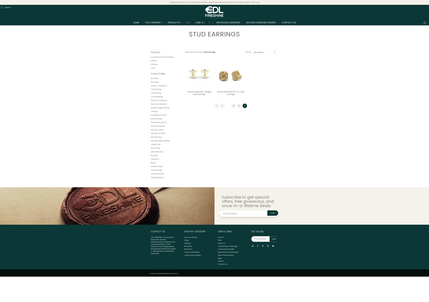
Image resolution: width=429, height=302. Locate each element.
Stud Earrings (156, 170)
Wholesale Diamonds (228, 22)
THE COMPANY (153, 22)
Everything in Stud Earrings (162, 57)
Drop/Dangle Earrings (160, 107)
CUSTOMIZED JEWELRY (198, 22)
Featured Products (159, 122)
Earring (154, 60)
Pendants (155, 159)
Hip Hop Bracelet (158, 126)
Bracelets (155, 78)
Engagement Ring (158, 115)
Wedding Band (157, 177)
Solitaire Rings (157, 166)
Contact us (289, 22)
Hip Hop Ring (156, 137)
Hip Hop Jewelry (190, 237)
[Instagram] (268, 246)
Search (221, 237)
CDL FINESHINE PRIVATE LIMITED (166, 274)
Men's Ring (155, 148)
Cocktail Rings (157, 96)
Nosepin (154, 155)
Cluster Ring (156, 93)
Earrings (154, 64)
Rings (153, 162)
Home (136, 22)
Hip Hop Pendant (158, 133)
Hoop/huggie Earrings (160, 140)
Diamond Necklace (159, 100)
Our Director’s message (227, 246)
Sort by (248, 52)
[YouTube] (273, 246)
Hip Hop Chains (157, 129)
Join (273, 213)
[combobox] (265, 52)
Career (221, 261)
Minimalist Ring (157, 151)
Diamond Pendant (159, 104)
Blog (219, 258)
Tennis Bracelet (157, 174)
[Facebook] (258, 246)
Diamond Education (226, 255)
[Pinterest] (263, 246)
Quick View (199, 75)
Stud (153, 68)
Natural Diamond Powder (261, 22)
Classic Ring (156, 89)
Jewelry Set (156, 144)
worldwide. (155, 253)
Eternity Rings (156, 118)
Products (174, 22)
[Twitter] (252, 246)
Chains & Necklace (159, 85)
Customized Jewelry (192, 255)
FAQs (220, 240)
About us (221, 243)
